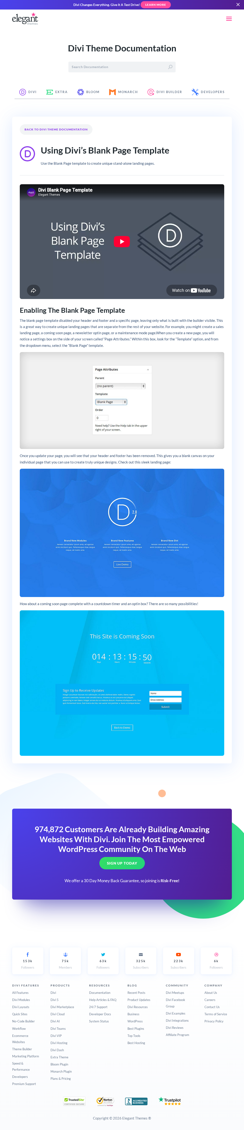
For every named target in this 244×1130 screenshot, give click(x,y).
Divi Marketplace (62, 1007)
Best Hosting (136, 1043)
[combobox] (122, 67)
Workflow (19, 1028)
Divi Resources (137, 1007)
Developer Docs (100, 1014)
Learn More (155, 4)
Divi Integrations (177, 1020)
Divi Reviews (174, 1028)
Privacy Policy (214, 1021)
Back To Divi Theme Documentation (56, 129)
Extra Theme (59, 1057)
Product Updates (138, 1000)
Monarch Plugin (61, 1071)
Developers (20, 1077)
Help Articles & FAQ (102, 1000)
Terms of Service (215, 1014)
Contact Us (212, 1007)
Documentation (99, 993)
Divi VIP (56, 1036)
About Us (210, 993)
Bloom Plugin (59, 1064)
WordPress (135, 1021)
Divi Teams (58, 1028)
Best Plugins (135, 1028)
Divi (53, 993)
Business (133, 1014)
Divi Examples (175, 1013)
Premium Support (24, 1084)
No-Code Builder (23, 1021)
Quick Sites (19, 1014)
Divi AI (55, 1021)
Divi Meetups (175, 993)
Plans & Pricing (61, 1078)
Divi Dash (57, 1050)
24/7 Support (98, 1007)
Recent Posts (136, 993)
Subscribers (141, 964)
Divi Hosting (59, 1043)
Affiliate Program (177, 1035)
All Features (20, 993)
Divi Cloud (58, 1014)
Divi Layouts (20, 1007)
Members (65, 964)
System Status (99, 1021)
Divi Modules (21, 1000)
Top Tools (133, 1036)
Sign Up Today (122, 863)
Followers (27, 964)
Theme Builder (22, 1049)
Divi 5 (55, 1000)
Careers (209, 1000)
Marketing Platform (25, 1056)
